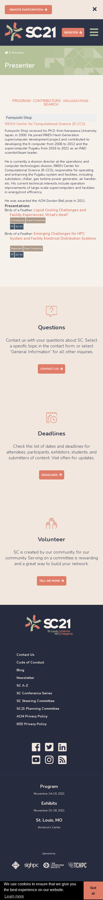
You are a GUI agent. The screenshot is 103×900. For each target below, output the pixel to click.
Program (21, 100)
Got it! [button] (93, 890)
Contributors (47, 100)
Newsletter (25, 678)
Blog (20, 670)
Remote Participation (26, 10)
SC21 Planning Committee (38, 708)
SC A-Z (22, 685)
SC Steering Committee (35, 701)
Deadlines (49, 475)
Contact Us (49, 369)
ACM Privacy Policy (32, 716)
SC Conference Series (34, 693)
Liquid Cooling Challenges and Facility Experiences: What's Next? (48, 212)
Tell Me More (49, 581)
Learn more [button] (14, 896)
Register (71, 32)
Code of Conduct (30, 662)
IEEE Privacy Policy (31, 724)
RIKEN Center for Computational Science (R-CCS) (45, 124)
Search (51, 104)
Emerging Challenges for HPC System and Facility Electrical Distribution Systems (53, 236)
